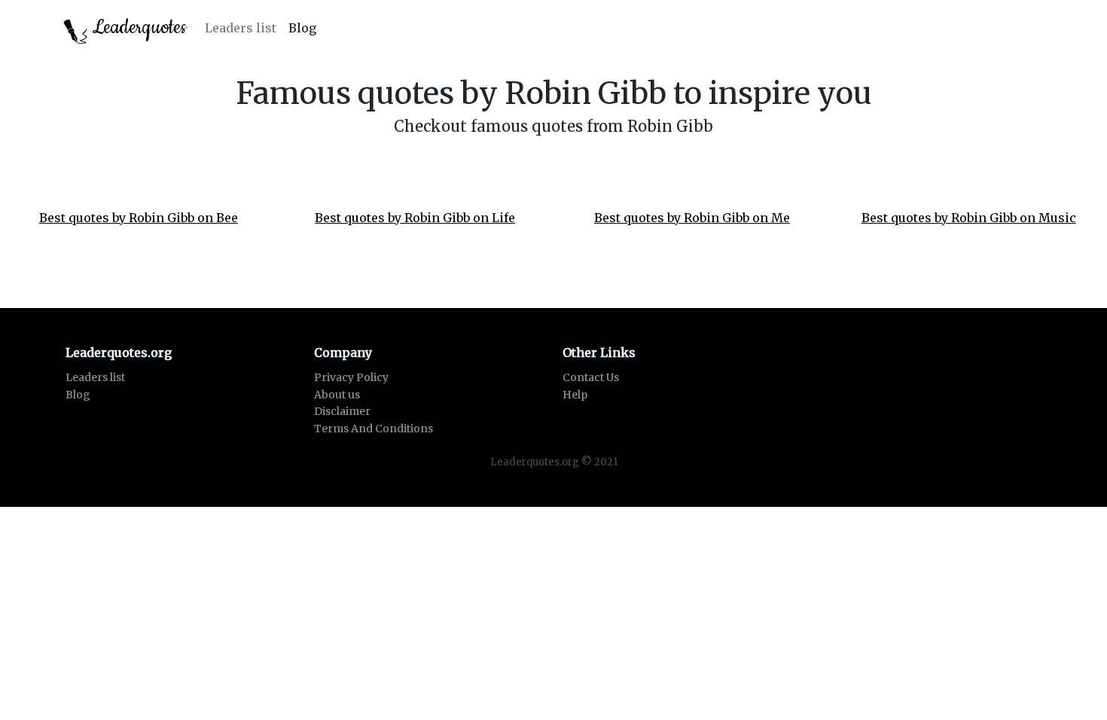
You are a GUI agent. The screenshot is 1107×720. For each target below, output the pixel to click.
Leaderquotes (137, 27)
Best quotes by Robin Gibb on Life (415, 217)
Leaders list (240, 27)
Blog (302, 27)
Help (575, 394)
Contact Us (591, 377)
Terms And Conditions (373, 428)
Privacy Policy (351, 377)
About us (337, 394)
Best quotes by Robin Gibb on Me (692, 217)
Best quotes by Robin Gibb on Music (969, 217)
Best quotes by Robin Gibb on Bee (138, 217)
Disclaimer (342, 411)
